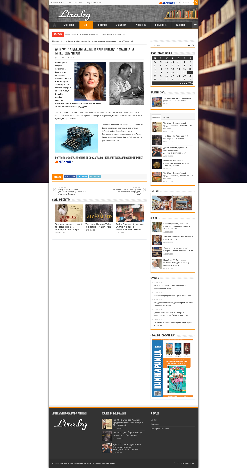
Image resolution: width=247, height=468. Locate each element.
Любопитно (161, 25)
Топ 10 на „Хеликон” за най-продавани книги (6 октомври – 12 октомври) (68, 227)
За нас (69, 3)
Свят (86, 25)
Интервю (102, 25)
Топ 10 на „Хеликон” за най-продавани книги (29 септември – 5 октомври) (178, 175)
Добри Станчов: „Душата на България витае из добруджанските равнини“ (130, 227)
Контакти (78, 3)
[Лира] (73, 12)
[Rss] (177, 2)
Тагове (166, 117)
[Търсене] (196, 2)
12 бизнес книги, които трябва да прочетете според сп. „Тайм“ (127, 190)
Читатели (141, 25)
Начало (54, 25)
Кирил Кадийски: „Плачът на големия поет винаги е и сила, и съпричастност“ (96, 34)
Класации (120, 25)
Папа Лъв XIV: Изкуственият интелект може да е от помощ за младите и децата (177, 262)
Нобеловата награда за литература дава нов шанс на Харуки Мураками (176, 163)
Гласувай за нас (188, 463)
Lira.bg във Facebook (93, 3)
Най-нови (156, 117)
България (68, 25)
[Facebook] (179, 2)
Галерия (180, 25)
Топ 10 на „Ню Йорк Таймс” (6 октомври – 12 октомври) (98, 225)
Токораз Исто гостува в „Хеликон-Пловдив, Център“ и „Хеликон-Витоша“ (72, 190)
